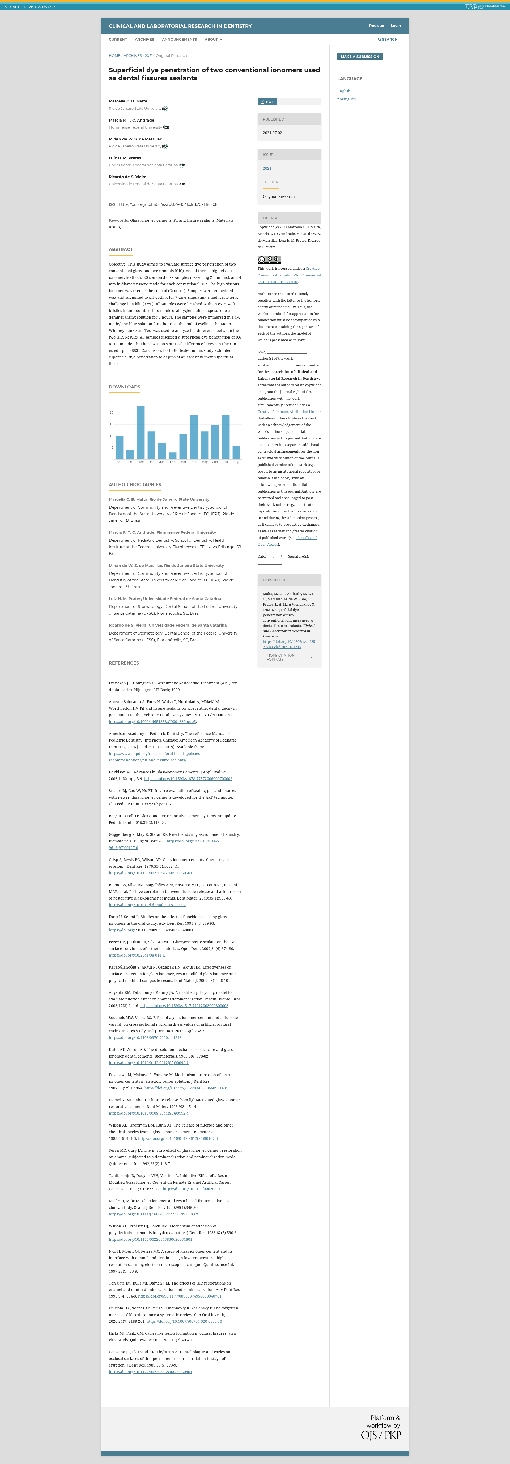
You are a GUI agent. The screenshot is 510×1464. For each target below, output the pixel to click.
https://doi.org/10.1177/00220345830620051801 (150, 1239)
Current (118, 39)
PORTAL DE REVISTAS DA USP (29, 7)
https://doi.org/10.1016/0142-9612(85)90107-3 (178, 1138)
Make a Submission (360, 56)
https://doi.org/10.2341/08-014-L (137, 955)
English (343, 90)
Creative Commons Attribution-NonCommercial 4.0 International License (289, 275)
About (212, 39)
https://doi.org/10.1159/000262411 (193, 1188)
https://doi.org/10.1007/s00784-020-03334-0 (184, 1321)
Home (114, 55)
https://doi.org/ (122, 929)
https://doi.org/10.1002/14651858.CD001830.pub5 (152, 721)
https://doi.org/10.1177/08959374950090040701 (180, 1296)
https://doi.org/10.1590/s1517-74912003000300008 (184, 1005)
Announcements (179, 39)
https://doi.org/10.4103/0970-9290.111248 (145, 1037)
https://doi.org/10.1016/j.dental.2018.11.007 (147, 904)
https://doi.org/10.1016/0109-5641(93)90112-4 (149, 1113)
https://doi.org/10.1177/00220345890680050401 (150, 1371)
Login (396, 25)
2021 (148, 55)
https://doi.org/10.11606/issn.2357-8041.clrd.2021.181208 (168, 204)
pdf (269, 102)
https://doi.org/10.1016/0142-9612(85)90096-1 (149, 1062)
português (346, 98)
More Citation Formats (281, 657)
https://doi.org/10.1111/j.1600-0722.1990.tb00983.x (153, 1214)
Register (377, 25)
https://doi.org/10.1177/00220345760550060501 (150, 872)
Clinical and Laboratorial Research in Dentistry (180, 26)
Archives (144, 39)
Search (389, 39)
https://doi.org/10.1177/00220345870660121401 (186, 1087)
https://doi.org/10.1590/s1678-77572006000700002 (188, 778)
